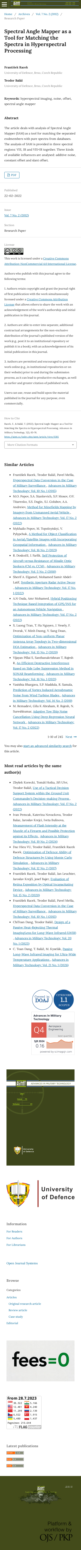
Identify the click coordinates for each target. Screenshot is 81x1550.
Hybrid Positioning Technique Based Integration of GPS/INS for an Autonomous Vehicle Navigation (45, 604)
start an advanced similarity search (47, 746)
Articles (11, 1297)
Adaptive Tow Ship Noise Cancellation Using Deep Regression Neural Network (44, 716)
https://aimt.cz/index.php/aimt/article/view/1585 (31, 436)
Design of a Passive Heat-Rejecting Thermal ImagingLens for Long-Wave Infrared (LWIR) (44, 927)
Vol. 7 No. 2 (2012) (47, 14)
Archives (24, 14)
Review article (18, 1310)
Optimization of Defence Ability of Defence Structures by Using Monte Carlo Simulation (42, 857)
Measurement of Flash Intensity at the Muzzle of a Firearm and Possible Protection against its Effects (44, 831)
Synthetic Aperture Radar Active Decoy (48, 582)
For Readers (14, 1231)
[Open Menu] (4, 4)
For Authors (14, 1238)
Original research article (25, 1304)
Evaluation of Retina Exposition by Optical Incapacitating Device (43, 884)
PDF (13, 175)
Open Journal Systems (22, 1263)
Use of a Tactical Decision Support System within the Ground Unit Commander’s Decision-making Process (41, 793)
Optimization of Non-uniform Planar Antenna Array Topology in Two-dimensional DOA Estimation (44, 641)
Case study (16, 1317)
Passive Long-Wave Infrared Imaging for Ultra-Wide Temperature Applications (44, 954)
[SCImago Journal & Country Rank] (53, 1054)
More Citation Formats (22, 445)
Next (68, 737)
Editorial (12, 1323)
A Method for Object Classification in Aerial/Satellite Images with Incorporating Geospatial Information (45, 539)
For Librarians (15, 1245)
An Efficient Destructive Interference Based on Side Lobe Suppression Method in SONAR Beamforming (43, 668)
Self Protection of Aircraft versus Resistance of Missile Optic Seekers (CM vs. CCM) (42, 561)
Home (8, 14)
